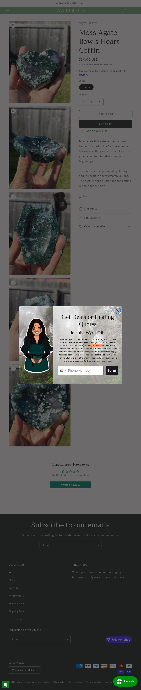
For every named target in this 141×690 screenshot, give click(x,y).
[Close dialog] (118, 311)
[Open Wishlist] (5, 684)
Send (111, 370)
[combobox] (62, 370)
